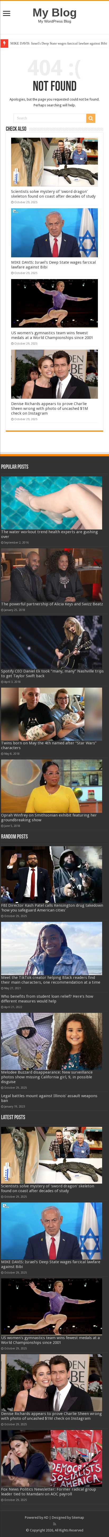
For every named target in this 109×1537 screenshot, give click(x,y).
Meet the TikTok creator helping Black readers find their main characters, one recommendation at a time (50, 980)
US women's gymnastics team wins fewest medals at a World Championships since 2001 (52, 335)
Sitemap (78, 1517)
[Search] (90, 118)
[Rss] (55, 1524)
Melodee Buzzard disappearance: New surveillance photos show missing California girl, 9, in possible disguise (47, 1077)
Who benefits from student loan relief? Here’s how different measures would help (47, 999)
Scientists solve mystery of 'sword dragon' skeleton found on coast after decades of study (53, 194)
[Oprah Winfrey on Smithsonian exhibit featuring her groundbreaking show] (51, 786)
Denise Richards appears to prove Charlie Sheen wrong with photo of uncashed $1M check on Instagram (49, 408)
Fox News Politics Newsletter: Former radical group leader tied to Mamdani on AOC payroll (48, 1491)
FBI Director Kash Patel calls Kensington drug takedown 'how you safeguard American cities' (52, 908)
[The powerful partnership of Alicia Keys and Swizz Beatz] (51, 574)
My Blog (55, 12)
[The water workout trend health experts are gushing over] (51, 502)
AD (46, 1517)
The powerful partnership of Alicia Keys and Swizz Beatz (52, 604)
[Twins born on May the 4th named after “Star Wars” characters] (51, 714)
